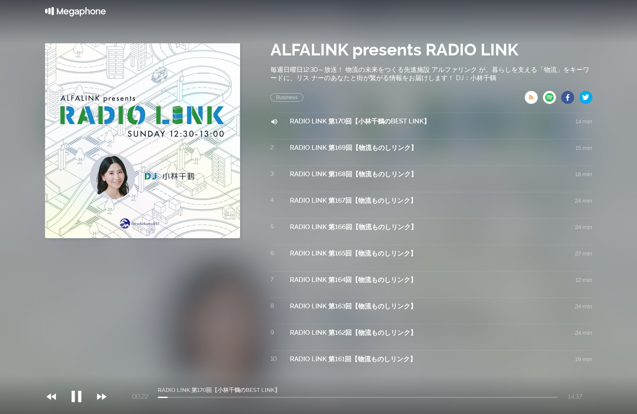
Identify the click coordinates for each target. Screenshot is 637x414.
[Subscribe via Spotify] (552, 95)
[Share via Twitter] (585, 95)
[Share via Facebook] (570, 95)
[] (81, 379)
